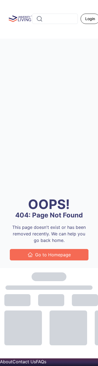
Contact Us (24, 361)
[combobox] (55, 19)
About (6, 361)
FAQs (41, 361)
